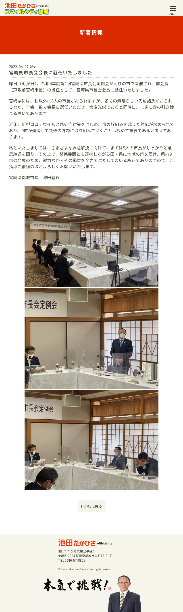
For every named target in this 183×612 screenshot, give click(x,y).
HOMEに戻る (91, 506)
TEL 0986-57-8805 (71, 560)
